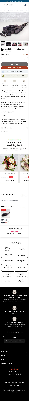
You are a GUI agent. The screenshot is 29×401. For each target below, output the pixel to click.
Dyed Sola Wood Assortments (21, 274)
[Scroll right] (26, 195)
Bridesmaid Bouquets (8, 255)
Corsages (21, 255)
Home (1, 10)
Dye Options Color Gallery (7, 128)
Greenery (7, 281)
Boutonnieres (8, 261)
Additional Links (6, 363)
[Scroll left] (22, 195)
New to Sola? (5, 352)
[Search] (24, 5)
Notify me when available (14, 68)
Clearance (21, 267)
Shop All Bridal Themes (8, 248)
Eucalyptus (8, 10)
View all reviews (14, 374)
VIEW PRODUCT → (9, 180)
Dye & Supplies (21, 281)
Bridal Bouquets (21, 248)
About (3, 355)
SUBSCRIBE (20, 341)
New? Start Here (21, 261)
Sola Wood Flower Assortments (7, 274)
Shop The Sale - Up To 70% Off (7, 267)
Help (2, 359)
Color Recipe (4, 131)
